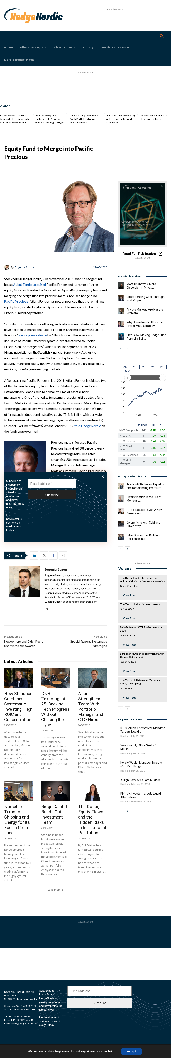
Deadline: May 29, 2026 (132, 771)
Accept (131, 1051)
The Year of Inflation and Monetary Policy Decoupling (140, 681)
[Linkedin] (34, 555)
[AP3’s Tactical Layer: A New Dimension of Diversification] (121, 511)
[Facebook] (53, 555)
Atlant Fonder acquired (29, 284)
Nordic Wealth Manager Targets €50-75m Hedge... (141, 764)
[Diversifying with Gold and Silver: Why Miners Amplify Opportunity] (121, 524)
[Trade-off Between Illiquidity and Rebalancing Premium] (121, 486)
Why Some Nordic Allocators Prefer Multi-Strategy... (145, 324)
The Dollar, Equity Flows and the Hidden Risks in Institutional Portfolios (92, 819)
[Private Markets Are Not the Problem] (121, 311)
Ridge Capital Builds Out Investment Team (154, 117)
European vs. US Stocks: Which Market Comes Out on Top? (142, 655)
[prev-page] (120, 348)
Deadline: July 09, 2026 (132, 736)
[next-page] (127, 348)
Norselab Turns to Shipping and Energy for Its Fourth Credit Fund (120, 119)
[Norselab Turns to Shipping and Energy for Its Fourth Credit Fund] (18, 791)
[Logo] (10, 15)
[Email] (63, 555)
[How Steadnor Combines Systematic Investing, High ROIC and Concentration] (18, 678)
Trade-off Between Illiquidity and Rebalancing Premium (145, 486)
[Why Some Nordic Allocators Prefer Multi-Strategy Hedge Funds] (121, 324)
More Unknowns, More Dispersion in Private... (141, 286)
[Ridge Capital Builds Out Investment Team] (55, 791)
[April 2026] (142, 214)
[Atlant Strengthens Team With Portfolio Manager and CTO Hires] (92, 678)
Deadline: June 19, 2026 (132, 753)
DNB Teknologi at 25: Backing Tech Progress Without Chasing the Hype (49, 119)
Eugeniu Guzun (24, 267)
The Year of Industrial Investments (140, 604)
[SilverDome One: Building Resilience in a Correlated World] (121, 537)
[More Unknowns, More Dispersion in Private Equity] (121, 285)
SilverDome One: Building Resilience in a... (143, 537)
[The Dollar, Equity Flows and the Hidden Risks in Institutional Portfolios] (92, 791)
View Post (129, 595)
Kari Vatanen (127, 608)
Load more (54, 890)
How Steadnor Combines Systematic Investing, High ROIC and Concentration (18, 706)
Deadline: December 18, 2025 (135, 801)
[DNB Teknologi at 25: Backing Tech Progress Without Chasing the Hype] (55, 678)
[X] (44, 555)
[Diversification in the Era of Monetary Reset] (121, 498)
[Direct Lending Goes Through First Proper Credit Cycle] (121, 298)
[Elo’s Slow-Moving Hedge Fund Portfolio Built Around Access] (121, 336)
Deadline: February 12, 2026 (135, 784)
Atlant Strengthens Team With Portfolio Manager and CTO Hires (84, 119)
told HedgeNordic (87, 426)
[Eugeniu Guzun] (7, 267)
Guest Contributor (130, 585)
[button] (162, 36)
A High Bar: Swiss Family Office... (141, 780)
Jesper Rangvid (128, 661)
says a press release (33, 335)
